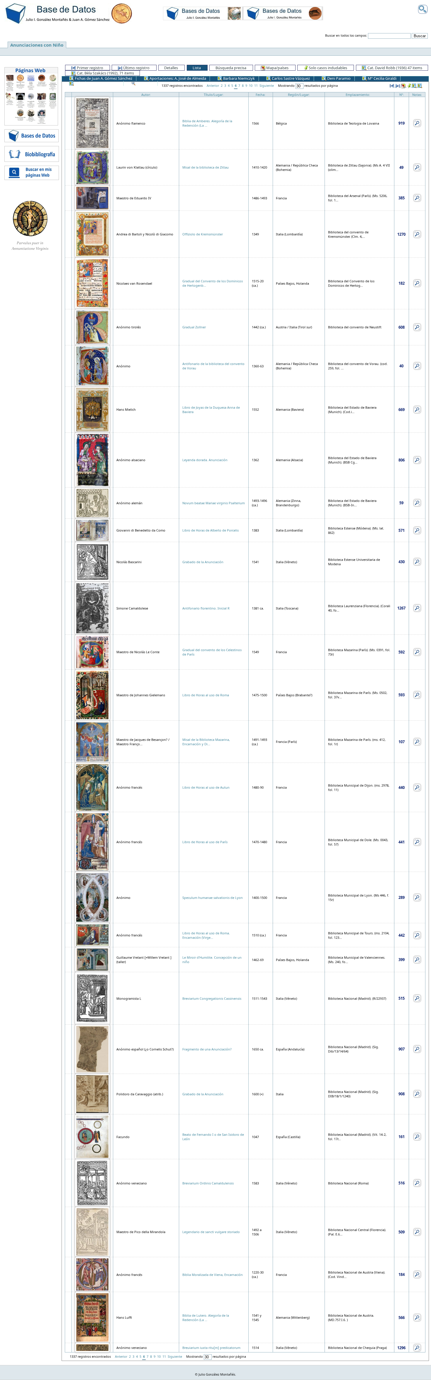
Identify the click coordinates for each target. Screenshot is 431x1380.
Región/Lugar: (299, 94)
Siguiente (266, 85)
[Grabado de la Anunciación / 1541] (92, 561)
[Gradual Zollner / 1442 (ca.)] (92, 327)
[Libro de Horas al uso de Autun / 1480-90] (92, 787)
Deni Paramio (338, 78)
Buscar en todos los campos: (346, 35)
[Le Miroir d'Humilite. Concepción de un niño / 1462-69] (92, 959)
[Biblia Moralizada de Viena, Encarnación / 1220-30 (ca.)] (92, 1274)
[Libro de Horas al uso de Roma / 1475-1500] (92, 694)
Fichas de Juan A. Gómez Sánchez (103, 78)
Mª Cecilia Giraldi (381, 78)
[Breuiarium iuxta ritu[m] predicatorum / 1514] (92, 1347)
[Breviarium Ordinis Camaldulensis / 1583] (92, 1182)
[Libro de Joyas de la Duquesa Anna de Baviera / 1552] (92, 409)
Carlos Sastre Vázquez (290, 78)
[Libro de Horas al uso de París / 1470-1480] (92, 841)
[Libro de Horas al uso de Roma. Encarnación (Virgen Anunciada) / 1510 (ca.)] (92, 935)
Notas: (417, 94)
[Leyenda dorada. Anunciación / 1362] (92, 459)
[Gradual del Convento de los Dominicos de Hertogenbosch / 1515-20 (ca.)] (92, 283)
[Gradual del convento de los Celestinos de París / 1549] (92, 651)
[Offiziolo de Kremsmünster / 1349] (92, 234)
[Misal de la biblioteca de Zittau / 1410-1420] (92, 167)
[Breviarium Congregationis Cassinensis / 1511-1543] (92, 998)
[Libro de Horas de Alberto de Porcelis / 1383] (92, 529)
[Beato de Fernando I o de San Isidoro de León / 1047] (92, 1136)
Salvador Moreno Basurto (97, 83)
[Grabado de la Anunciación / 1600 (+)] (92, 1093)
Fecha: (260, 94)
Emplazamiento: (358, 94)
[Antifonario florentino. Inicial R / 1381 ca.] (92, 607)
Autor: (146, 94)
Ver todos (145, 83)
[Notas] (417, 122)
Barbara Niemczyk (238, 78)
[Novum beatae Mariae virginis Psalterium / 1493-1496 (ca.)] (92, 502)
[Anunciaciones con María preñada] (202, 13)
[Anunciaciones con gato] (282, 13)
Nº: (401, 94)
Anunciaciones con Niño (36, 45)
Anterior (213, 85)
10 (250, 85)
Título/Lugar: (213, 94)
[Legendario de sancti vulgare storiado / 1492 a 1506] (92, 1231)
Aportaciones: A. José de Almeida (177, 78)
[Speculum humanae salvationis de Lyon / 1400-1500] (92, 897)
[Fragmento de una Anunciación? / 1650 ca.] (92, 1048)
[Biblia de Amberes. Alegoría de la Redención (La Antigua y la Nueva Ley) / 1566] (92, 122)
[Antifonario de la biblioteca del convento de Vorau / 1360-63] (92, 365)
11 (256, 85)
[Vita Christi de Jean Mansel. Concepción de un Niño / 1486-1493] (92, 197)
